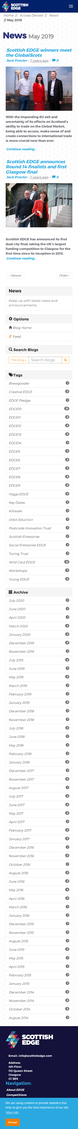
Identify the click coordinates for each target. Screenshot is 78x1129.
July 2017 (38, 796)
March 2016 (38, 907)
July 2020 (38, 600)
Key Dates (38, 503)
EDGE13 (38, 434)
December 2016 (38, 847)
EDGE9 (38, 485)
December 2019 (38, 643)
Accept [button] (12, 1122)
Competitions (16, 1094)
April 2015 (38, 967)
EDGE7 (38, 468)
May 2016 (38, 890)
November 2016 (38, 856)
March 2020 (38, 626)
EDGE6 (38, 460)
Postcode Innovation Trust (38, 528)
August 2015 (38, 941)
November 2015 (38, 933)
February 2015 (38, 975)
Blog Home (21, 328)
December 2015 (38, 924)
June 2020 (38, 609)
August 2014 (38, 1018)
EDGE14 (38, 443)
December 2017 (38, 771)
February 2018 (38, 754)
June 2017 (38, 805)
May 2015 (38, 958)
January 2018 (38, 762)
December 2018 (38, 711)
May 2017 (38, 813)
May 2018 (38, 745)
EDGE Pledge (38, 400)
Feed (16, 336)
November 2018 (38, 720)
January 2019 (38, 703)
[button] (65, 360)
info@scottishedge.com (35, 1056)
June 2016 (38, 881)
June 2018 (38, 737)
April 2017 (38, 822)
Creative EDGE (38, 392)
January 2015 (38, 984)
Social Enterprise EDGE (38, 545)
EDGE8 (38, 477)
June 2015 (38, 949)
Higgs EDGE (38, 494)
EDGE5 (38, 451)
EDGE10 (38, 409)
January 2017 (38, 839)
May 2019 (38, 677)
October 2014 (38, 1009)
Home (8, 15)
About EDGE (15, 1089)
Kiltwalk (38, 511)
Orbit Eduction (38, 520)
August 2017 (38, 788)
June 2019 (38, 669)
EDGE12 (38, 426)
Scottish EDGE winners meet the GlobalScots (38, 52)
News (53, 15)
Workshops (38, 571)
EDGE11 (38, 417)
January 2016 (38, 915)
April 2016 (38, 899)
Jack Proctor (16, 60)
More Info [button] (12, 1112)
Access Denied (31, 15)
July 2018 (38, 728)
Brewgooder (38, 383)
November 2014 (38, 1001)
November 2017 (38, 779)
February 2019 (38, 694)
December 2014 (38, 992)
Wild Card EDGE (38, 562)
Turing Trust (38, 554)
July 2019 (38, 660)
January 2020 (38, 635)
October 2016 (38, 864)
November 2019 (38, 651)
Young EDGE (38, 579)
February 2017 (38, 830)
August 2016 (38, 873)
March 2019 (38, 686)
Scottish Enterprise (38, 537)
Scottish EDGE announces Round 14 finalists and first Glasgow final (36, 167)
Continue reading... (21, 149)
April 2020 (38, 617)
